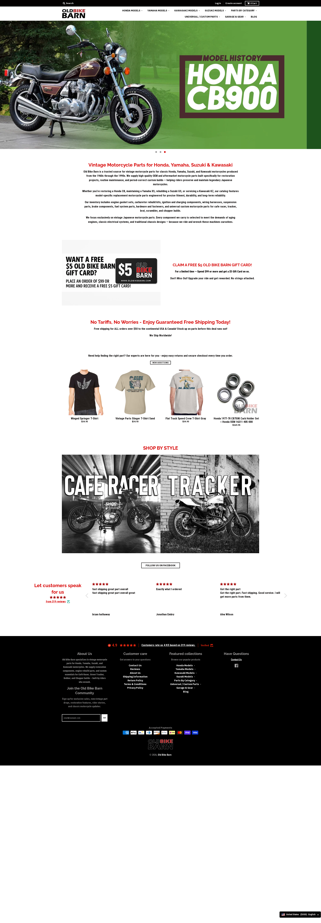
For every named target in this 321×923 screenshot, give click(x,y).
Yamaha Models (184, 669)
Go (104, 718)
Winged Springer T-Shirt (84, 418)
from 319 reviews (56, 601)
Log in (218, 3)
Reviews (135, 669)
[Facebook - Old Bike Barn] (236, 666)
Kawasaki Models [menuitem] (186, 10)
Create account (233, 3)
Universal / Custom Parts (184, 684)
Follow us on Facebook (161, 565)
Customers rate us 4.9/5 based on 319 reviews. (168, 645)
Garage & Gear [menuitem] (234, 16)
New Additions (160, 362)
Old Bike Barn (165, 754)
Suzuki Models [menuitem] (214, 10)
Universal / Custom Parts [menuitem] (201, 16)
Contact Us (135, 665)
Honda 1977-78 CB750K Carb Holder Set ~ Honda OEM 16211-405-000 (236, 420)
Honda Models (184, 665)
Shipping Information (135, 676)
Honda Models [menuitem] (131, 10)
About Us (135, 672)
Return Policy (135, 680)
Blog (185, 691)
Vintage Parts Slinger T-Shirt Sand (135, 418)
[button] (87, 595)
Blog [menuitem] (254, 16)
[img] (57, 597)
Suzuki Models (184, 676)
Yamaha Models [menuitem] (157, 10)
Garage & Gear (184, 687)
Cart (253, 3)
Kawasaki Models (185, 672)
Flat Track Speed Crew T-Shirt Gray (186, 418)
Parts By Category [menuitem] (243, 10)
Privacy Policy (135, 687)
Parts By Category (184, 680)
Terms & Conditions (135, 684)
